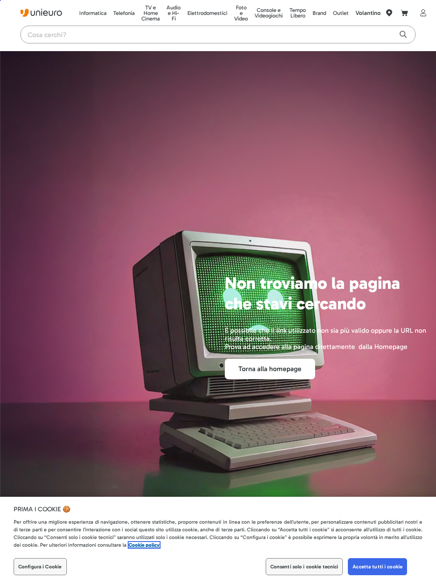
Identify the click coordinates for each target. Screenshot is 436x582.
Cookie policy (144, 545)
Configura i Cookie (39, 567)
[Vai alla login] (421, 13)
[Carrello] (404, 13)
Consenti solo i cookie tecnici (304, 567)
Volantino (368, 13)
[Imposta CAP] (389, 13)
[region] (218, 539)
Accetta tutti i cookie (377, 567)
